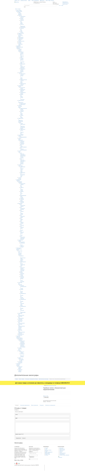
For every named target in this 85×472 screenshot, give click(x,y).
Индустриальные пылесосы (23, 84)
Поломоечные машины (20, 86)
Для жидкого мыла (21, 219)
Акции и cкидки (48, 0)
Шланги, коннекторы (22, 273)
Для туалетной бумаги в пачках (22, 233)
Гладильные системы (20, 40)
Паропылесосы (20, 37)
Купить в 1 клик (45, 395)
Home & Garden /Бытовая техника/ (19, 11)
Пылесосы (20, 15)
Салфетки (22, 198)
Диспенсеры (20, 203)
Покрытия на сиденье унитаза (22, 189)
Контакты (52, 0)
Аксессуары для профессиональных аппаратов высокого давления (21, 327)
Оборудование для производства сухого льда (22, 174)
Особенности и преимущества (50, 405)
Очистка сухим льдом (20, 165)
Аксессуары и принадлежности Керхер (19, 248)
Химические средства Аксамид (20, 370)
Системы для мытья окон (20, 348)
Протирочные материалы (20, 339)
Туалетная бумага (22, 200)
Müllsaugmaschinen (23, 137)
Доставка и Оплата (24, 0)
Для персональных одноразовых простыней (22, 237)
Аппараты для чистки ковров (20, 106)
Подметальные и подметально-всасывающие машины (20, 120)
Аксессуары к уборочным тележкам (22, 355)
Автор (16, 414)
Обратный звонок (65, 4)
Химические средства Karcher (20, 367)
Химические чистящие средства (18, 364)
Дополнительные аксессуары (21, 334)
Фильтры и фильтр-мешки (21, 291)
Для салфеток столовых (21, 222)
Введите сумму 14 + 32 (19, 434)
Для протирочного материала (22, 208)
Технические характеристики (24, 405)
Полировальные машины (23, 93)
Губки (21, 360)
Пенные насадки (21, 275)
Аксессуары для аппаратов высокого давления (20, 252)
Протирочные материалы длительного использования (22, 345)
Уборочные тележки (22, 352)
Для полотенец (22, 225)
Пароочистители (21, 33)
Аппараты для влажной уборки (20, 35)
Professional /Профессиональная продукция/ (19, 47)
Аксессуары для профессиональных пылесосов (21, 332)
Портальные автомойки (22, 142)
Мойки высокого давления (19, 13)
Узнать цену (46, 397)
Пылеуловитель (22, 27)
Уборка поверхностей (20, 358)
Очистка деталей (19, 178)
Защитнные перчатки (22, 246)
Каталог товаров (17, 8)
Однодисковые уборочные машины (22, 90)
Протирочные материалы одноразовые (22, 341)
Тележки (19, 350)
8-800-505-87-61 (65, 1)
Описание (16, 405)
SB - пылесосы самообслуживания (23, 148)
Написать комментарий (19, 411)
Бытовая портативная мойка (20, 44)
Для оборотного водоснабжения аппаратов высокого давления (22, 161)
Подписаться (32, 456)
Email (16, 418)
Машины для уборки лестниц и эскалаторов (22, 97)
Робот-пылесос (21, 32)
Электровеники (20, 38)
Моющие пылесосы (22, 19)
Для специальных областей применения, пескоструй (22, 268)
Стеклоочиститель (21, 41)
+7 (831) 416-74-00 (65, 3)
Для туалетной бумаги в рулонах (22, 228)
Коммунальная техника (20, 136)
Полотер (19, 42)
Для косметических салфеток (22, 205)
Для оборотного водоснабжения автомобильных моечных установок (22, 155)
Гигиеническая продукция (18, 180)
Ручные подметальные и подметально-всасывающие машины (22, 126)
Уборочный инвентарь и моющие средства (19, 336)
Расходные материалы (20, 182)
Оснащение (42, 405)
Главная (15, 0)
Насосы (61, 452)
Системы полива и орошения (64, 454)
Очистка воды (19, 151)
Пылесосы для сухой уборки (22, 22)
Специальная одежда (20, 240)
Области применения (34, 405)
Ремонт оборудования (35, 0)
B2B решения (42, 0)
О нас (19, 0)
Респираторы (22, 241)
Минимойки (61, 448)
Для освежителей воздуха (22, 216)
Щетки (21, 271)
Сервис (29, 0)
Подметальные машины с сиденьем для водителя (22, 132)
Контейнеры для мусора (20, 362)
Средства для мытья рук (21, 193)
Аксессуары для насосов (20, 320)
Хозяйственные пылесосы (22, 17)
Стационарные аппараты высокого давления (22, 70)
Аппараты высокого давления (20, 49)
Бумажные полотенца (22, 202)
